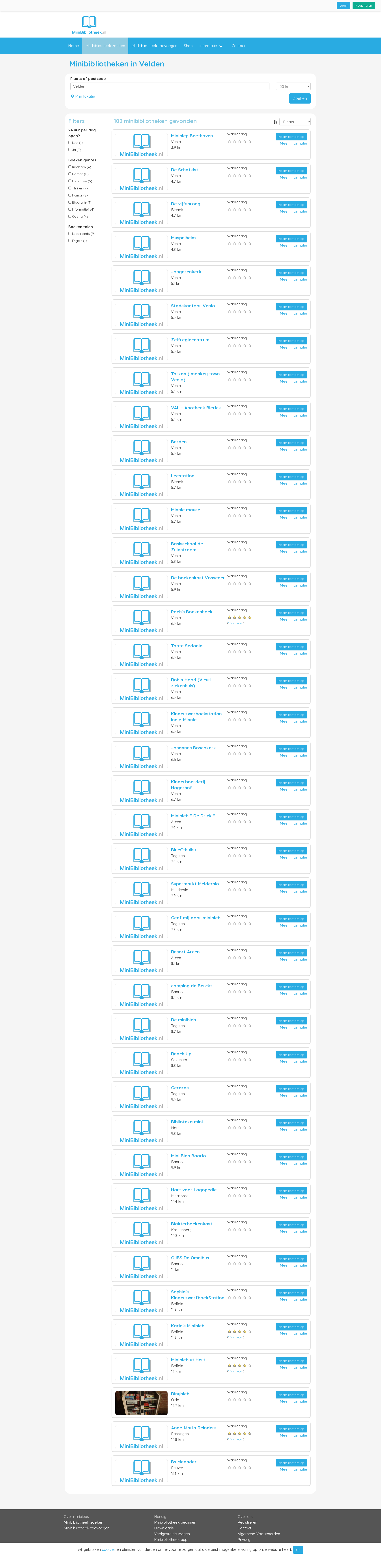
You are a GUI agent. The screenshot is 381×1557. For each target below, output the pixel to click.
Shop (188, 45)
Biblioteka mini (187, 1121)
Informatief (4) (82, 209)
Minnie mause (185, 509)
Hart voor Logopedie (194, 1189)
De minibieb (183, 1019)
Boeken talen (80, 226)
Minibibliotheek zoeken (105, 45)
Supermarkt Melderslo (195, 883)
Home (73, 45)
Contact (238, 45)
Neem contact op (291, 137)
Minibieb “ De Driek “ (193, 815)
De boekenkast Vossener (198, 577)
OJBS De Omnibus (190, 1257)
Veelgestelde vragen (172, 1533)
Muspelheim (183, 237)
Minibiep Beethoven (192, 135)
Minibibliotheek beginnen (175, 1522)
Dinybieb (180, 1393)
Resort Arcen (185, 951)
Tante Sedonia (187, 645)
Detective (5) (81, 181)
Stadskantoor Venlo (193, 305)
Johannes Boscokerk (193, 747)
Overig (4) (79, 216)
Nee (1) (77, 143)
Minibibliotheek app (170, 1539)
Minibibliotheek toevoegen (154, 45)
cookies (109, 1549)
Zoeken (300, 98)
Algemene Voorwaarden (259, 1533)
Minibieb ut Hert (188, 1359)
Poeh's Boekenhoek (192, 611)
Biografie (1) (81, 202)
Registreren (363, 6)
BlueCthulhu (183, 849)
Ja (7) (76, 150)
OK (298, 1550)
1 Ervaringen (235, 623)
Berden (179, 441)
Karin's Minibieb (187, 1325)
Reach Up (181, 1053)
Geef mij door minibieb (195, 917)
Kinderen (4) (81, 167)
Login (343, 6)
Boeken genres (82, 160)
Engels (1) (79, 241)
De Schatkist (184, 169)
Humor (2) (79, 195)
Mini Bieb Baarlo (188, 1155)
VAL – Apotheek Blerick (196, 407)
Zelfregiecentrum (190, 339)
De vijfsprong (185, 203)
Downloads (164, 1528)
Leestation (182, 475)
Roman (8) (80, 174)
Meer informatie (293, 143)
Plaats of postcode (88, 78)
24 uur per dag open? (82, 133)
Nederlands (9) (83, 234)
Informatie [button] (208, 45)
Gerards (180, 1087)
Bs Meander (184, 1461)
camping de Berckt (191, 985)
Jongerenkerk (186, 271)
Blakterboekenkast (191, 1223)
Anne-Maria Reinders (194, 1427)
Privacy (244, 1539)
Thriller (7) (79, 188)
